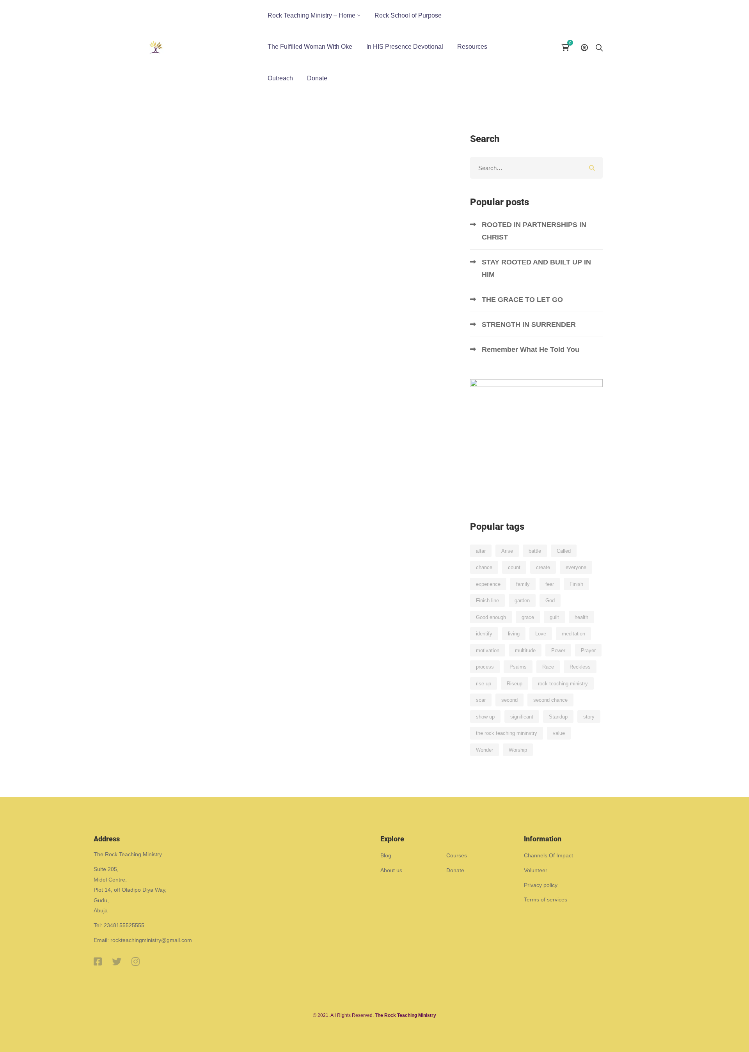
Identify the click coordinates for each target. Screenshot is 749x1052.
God (550, 600)
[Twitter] (116, 961)
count (514, 567)
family (523, 584)
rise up (483, 684)
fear (549, 584)
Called (564, 551)
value (559, 733)
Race (548, 667)
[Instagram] (135, 961)
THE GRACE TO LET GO (523, 299)
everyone (576, 567)
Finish (576, 584)
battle (535, 551)
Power (558, 650)
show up (485, 717)
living (514, 634)
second (509, 700)
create (543, 567)
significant (521, 717)
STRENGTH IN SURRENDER (530, 324)
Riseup (514, 684)
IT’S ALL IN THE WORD (198, 364)
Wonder (484, 750)
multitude (525, 650)
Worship (518, 750)
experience (488, 584)
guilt (554, 617)
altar (481, 551)
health (581, 617)
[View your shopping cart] (567, 47)
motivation (487, 650)
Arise (507, 551)
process (485, 667)
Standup (558, 717)
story (589, 717)
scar (481, 700)
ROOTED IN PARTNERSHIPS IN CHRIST (534, 231)
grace (528, 617)
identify (484, 634)
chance (484, 567)
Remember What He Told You (531, 349)
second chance (550, 700)
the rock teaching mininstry (506, 733)
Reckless (580, 667)
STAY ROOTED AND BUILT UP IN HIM (536, 268)
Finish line (487, 600)
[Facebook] (98, 961)
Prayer (588, 650)
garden (522, 600)
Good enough (491, 617)
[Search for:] (536, 168)
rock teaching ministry (563, 684)
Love (540, 634)
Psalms (518, 667)
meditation (573, 634)
